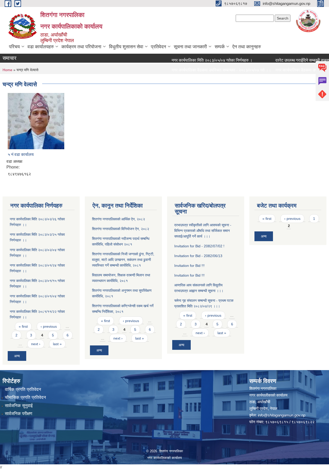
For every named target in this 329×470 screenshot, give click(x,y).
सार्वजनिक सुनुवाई (19, 405)
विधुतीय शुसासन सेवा (126, 46)
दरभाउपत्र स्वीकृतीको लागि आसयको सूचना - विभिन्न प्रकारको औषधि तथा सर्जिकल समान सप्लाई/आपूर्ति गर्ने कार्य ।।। (202, 230)
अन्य (17, 356)
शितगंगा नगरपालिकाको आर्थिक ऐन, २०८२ (118, 219)
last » (57, 344)
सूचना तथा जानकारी (190, 46)
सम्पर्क (220, 46)
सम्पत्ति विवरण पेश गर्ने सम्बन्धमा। (188, 80)
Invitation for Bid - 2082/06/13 (198, 256)
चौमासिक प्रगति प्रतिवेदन (25, 397)
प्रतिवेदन (158, 46)
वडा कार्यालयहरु (41, 46)
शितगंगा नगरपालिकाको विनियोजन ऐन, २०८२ (120, 229)
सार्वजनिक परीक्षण (18, 413)
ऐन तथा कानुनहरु (246, 46)
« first (23, 326)
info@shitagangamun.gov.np (281, 415)
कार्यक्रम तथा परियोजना (81, 46)
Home (7, 70)
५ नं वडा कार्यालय (21, 154)
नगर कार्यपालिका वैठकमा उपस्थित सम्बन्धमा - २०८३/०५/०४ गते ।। (214, 70)
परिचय (14, 46)
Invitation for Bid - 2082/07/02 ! (199, 246)
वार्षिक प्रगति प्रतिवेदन (23, 389)
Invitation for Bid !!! (189, 266)
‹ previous (49, 326)
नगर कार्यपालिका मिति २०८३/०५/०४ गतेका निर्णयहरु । (204, 60)
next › (35, 344)
